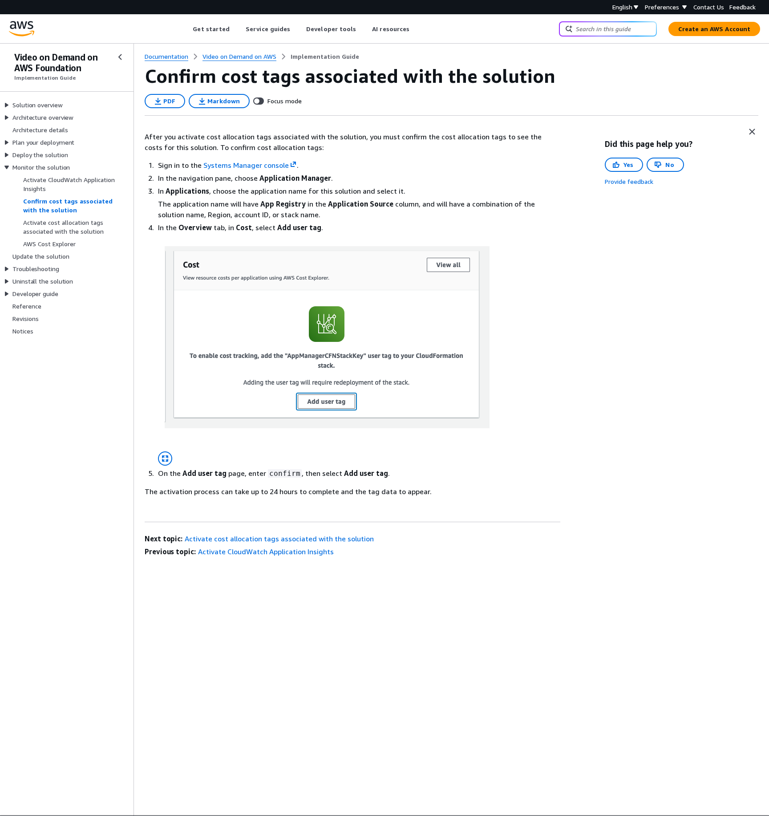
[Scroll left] (186, 29)
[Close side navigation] (120, 57)
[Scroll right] (416, 29)
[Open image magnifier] (165, 458)
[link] (325, 56)
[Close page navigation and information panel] (752, 132)
